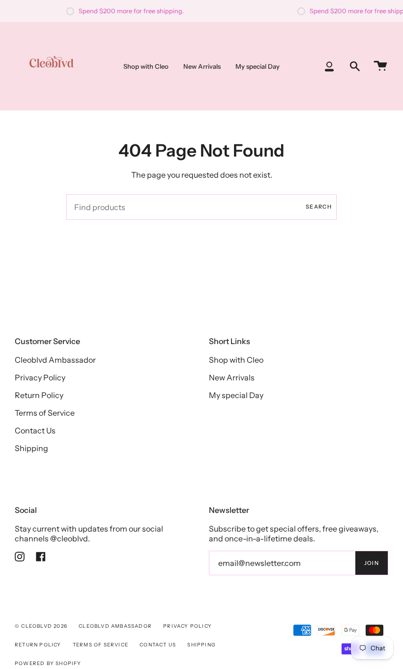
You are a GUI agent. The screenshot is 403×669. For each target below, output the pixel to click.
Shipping (31, 448)
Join (371, 563)
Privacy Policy (40, 377)
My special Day (236, 395)
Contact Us (35, 430)
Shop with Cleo (236, 360)
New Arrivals (232, 377)
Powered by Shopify (48, 663)
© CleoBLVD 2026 (41, 626)
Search (319, 206)
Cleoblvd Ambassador (55, 360)
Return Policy (39, 395)
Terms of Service (45, 413)
